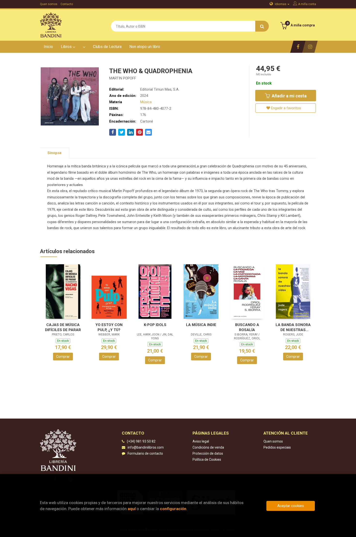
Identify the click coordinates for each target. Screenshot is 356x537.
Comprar (63, 356)
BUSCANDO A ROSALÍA (247, 327)
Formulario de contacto (145, 453)
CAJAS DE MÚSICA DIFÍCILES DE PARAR (63, 327)
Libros (67, 46)
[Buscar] (262, 26)
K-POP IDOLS (155, 325)
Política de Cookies (207, 459)
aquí (132, 508)
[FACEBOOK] (297, 47)
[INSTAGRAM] (309, 47)
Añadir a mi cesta (289, 95)
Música (146, 102)
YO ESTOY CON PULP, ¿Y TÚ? (109, 327)
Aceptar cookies (290, 506)
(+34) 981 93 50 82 (141, 441)
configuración (173, 508)
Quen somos (48, 4)
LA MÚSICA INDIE (201, 325)
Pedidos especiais (277, 447)
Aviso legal (201, 441)
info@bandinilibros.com (146, 447)
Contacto (67, 4)
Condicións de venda (208, 447)
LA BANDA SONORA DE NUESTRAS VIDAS (293, 327)
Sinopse (54, 153)
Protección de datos (208, 453)
